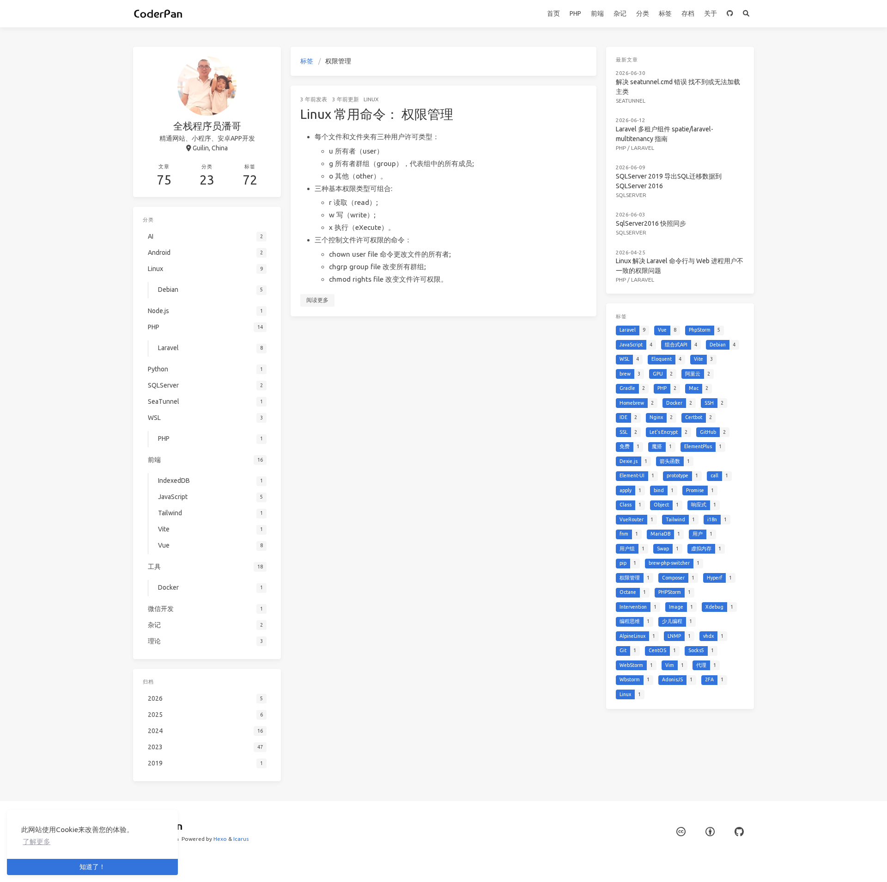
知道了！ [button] (92, 866)
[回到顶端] (621, 863)
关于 (710, 13)
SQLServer (631, 195)
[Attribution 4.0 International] (710, 832)
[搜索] (746, 13)
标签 (665, 13)
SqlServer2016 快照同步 (651, 223)
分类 (642, 13)
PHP (575, 13)
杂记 (620, 13)
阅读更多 (317, 300)
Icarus (241, 839)
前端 (597, 13)
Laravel (642, 148)
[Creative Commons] (681, 832)
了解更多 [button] (36, 841)
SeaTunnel (630, 101)
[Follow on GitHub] (730, 13)
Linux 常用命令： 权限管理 (376, 114)
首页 (553, 13)
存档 (687, 13)
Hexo (220, 839)
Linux (371, 99)
